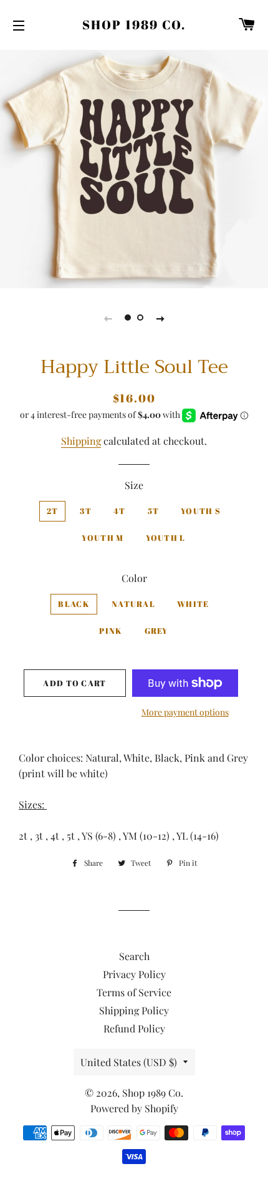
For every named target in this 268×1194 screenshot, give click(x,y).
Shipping (81, 440)
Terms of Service (134, 992)
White (193, 603)
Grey (156, 630)
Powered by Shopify (134, 1108)
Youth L (166, 537)
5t (154, 511)
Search (134, 956)
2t (53, 511)
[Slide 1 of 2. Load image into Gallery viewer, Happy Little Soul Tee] (128, 317)
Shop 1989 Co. (134, 24)
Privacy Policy (134, 974)
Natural (133, 603)
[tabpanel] (134, 167)
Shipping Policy (134, 1010)
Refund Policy (134, 1028)
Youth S (201, 511)
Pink (110, 630)
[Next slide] (160, 317)
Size (134, 485)
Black (74, 603)
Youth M (102, 537)
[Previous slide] (108, 317)
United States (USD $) (128, 1062)
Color (134, 578)
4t (119, 511)
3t (86, 511)
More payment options (185, 712)
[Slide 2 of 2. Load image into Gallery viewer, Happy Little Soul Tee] (140, 317)
